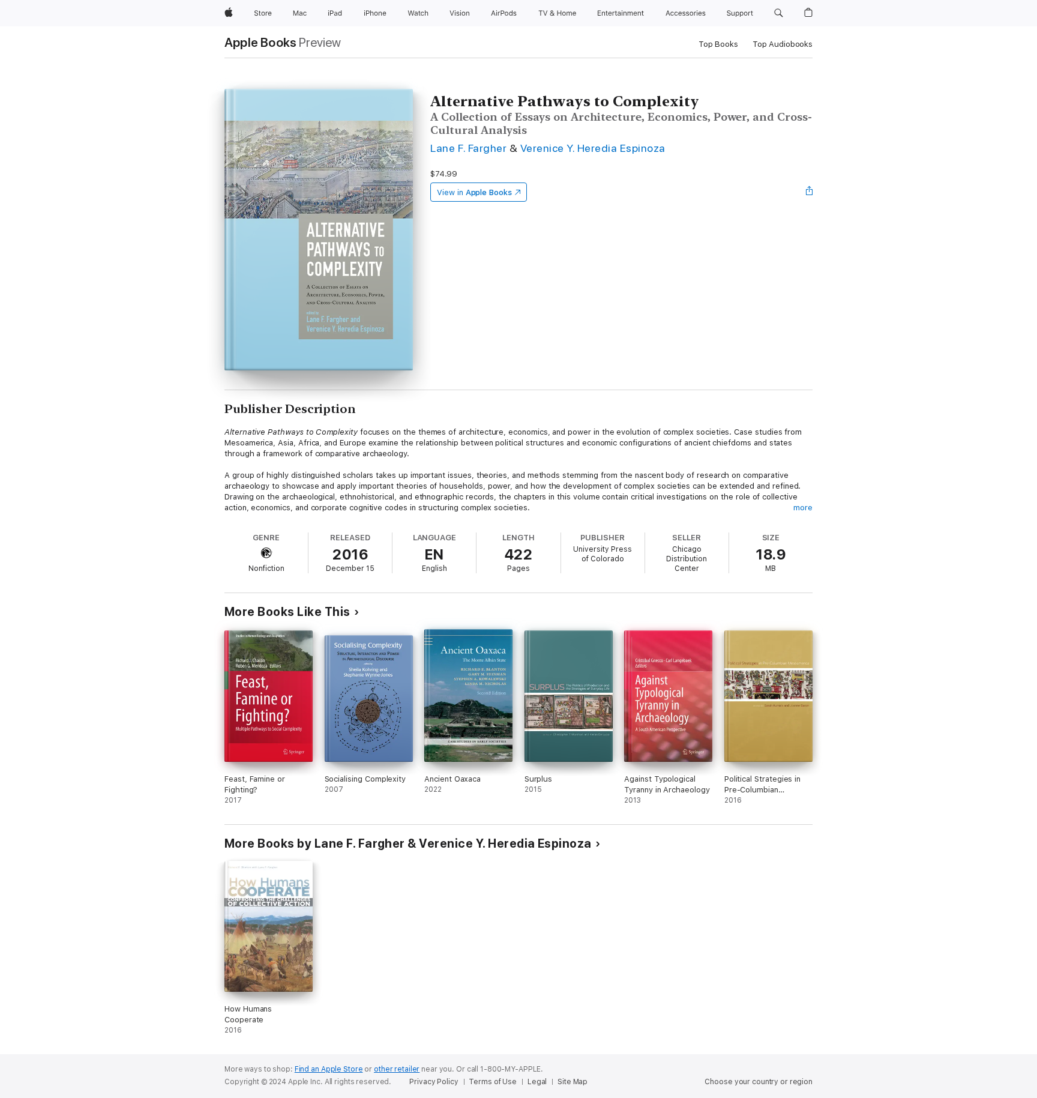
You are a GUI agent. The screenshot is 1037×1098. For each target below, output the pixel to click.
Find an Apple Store (329, 1069)
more (803, 507)
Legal (537, 1082)
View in (474, 192)
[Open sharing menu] (810, 192)
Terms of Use (493, 1082)
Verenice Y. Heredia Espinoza (593, 148)
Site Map (573, 1082)
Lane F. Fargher (468, 148)
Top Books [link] (718, 44)
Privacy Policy (433, 1082)
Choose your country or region (759, 1082)
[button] (778, 13)
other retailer (396, 1069)
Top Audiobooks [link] (783, 44)
